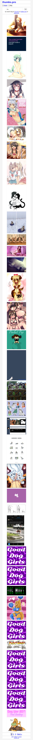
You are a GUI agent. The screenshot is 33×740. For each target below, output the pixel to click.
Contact (20, 736)
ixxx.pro (17, 11)
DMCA (15, 736)
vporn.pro (16, 13)
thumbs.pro (9, 2)
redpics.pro (24, 11)
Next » (19, 734)
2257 (12, 736)
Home (5, 5)
